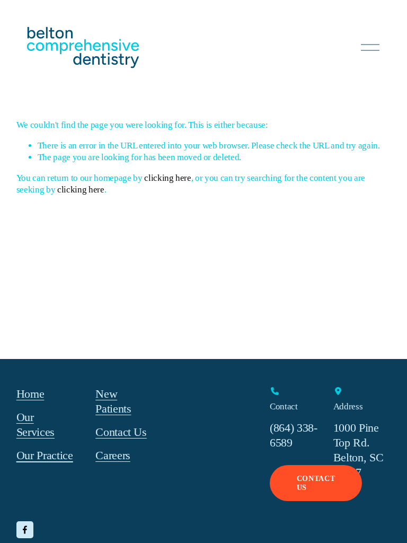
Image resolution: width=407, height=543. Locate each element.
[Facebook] (24, 529)
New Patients (113, 401)
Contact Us (121, 432)
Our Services (35, 425)
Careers (112, 455)
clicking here (167, 178)
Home (30, 394)
